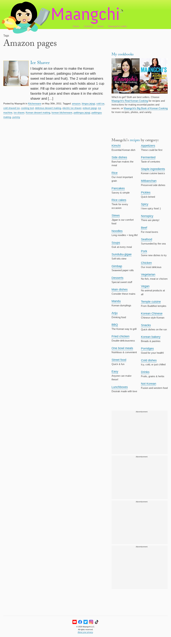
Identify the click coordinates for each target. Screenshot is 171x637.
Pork (144, 251)
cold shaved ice (11, 108)
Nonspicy (147, 216)
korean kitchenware (62, 112)
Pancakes (118, 188)
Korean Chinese (151, 313)
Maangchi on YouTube (74, 622)
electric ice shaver (71, 108)
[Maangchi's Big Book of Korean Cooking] (154, 76)
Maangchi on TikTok (97, 622)
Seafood (146, 239)
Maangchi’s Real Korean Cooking (130, 100)
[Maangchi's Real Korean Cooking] (126, 76)
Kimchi (116, 145)
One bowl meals (122, 348)
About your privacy (85, 632)
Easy (115, 371)
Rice (115, 172)
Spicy (144, 204)
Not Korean (148, 383)
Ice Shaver (40, 63)
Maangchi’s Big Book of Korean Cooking (146, 108)
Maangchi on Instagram (91, 622)
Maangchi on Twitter (85, 622)
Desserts (117, 278)
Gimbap (117, 266)
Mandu (116, 301)
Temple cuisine (151, 301)
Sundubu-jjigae (122, 254)
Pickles (145, 192)
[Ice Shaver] (16, 81)
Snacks (146, 325)
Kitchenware (34, 103)
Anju (115, 313)
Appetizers (148, 145)
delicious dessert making (48, 108)
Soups (116, 242)
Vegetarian (148, 274)
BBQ (115, 324)
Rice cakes (119, 200)
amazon (76, 103)
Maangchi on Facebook (80, 622)
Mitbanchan (148, 180)
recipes (135, 141)
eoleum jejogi (90, 108)
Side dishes (119, 157)
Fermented (148, 157)
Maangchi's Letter (117, 26)
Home (76, 26)
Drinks (145, 372)
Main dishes (120, 289)
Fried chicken (120, 336)
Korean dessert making (38, 112)
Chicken (146, 262)
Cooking (88, 26)
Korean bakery (150, 336)
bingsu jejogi (88, 103)
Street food (119, 360)
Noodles (117, 231)
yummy (16, 117)
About (100, 26)
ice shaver (19, 112)
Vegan (145, 286)
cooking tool (27, 108)
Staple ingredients (153, 169)
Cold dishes (149, 360)
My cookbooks (123, 55)
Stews (116, 215)
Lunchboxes (120, 387)
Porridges (147, 348)
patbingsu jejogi (82, 112)
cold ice (100, 103)
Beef (144, 227)
